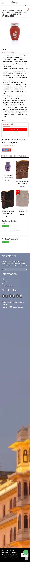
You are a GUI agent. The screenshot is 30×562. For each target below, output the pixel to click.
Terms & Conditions (7, 286)
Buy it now (15, 559)
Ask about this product (9, 145)
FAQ (3, 279)
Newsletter (9, 256)
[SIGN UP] (26, 269)
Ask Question (6, 242)
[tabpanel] (15, 31)
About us (4, 281)
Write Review (5, 226)
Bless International (12, 302)
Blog (3, 284)
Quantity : (4, 120)
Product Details (8, 52)
